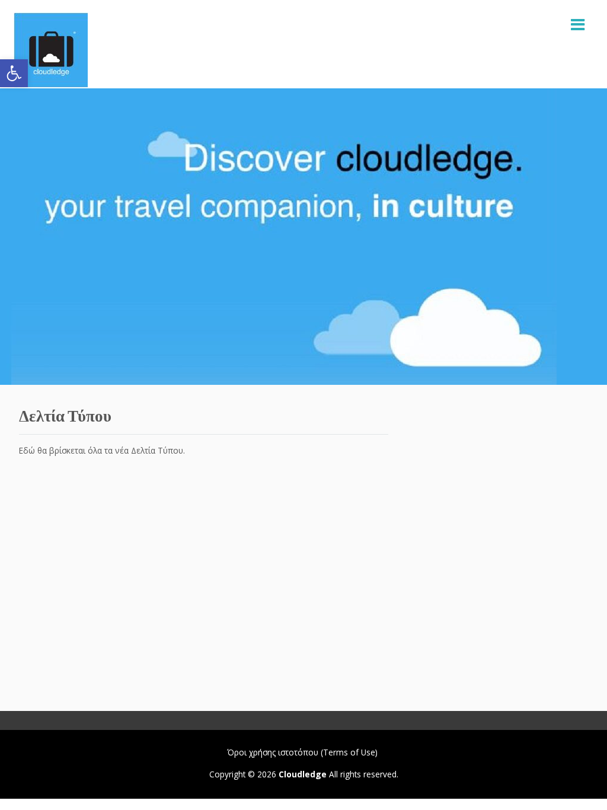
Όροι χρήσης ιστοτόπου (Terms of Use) (302, 752)
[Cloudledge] (51, 50)
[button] (14, 73)
